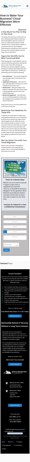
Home (3, 442)
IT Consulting (18, 445)
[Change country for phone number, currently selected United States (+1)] (5, 231)
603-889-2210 (15, 417)
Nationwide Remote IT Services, (15, 323)
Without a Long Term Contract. (15, 326)
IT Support (19, 442)
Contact (4, 449)
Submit (6, 250)
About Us (10, 442)
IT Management (6, 445)
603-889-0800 (15, 421)
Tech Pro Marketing (19, 431)
